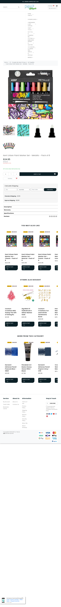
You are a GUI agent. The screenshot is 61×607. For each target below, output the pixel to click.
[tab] (30, 206)
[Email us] (47, 413)
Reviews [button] (6, 216)
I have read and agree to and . (51, 408)
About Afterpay (24, 426)
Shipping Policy (24, 411)
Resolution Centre (6, 407)
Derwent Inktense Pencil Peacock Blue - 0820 (10, 368)
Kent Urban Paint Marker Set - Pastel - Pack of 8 (44, 257)
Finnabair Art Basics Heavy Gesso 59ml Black (27, 368)
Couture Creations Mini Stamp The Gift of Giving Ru (10, 312)
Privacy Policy (24, 407)
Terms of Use (24, 402)
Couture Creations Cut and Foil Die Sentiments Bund (43, 313)
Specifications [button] (9, 213)
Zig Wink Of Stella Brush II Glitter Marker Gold (27, 312)
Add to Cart (37, 174)
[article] (11, 251)
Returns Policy (24, 415)
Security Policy (24, 419)
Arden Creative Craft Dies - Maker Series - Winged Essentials (15, 600)
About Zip (24, 423)
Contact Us (16, 404)
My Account (52, 8)
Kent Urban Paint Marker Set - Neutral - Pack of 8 (28, 257)
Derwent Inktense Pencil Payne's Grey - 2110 (44, 368)
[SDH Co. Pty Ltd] (30, 7)
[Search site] (19, 7)
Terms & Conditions (50, 408)
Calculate (50, 189)
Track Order (6, 404)
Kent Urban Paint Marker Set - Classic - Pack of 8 (11, 257)
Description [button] (8, 207)
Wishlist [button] (50, 6)
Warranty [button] (7, 210)
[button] (30, 14)
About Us (15, 402)
